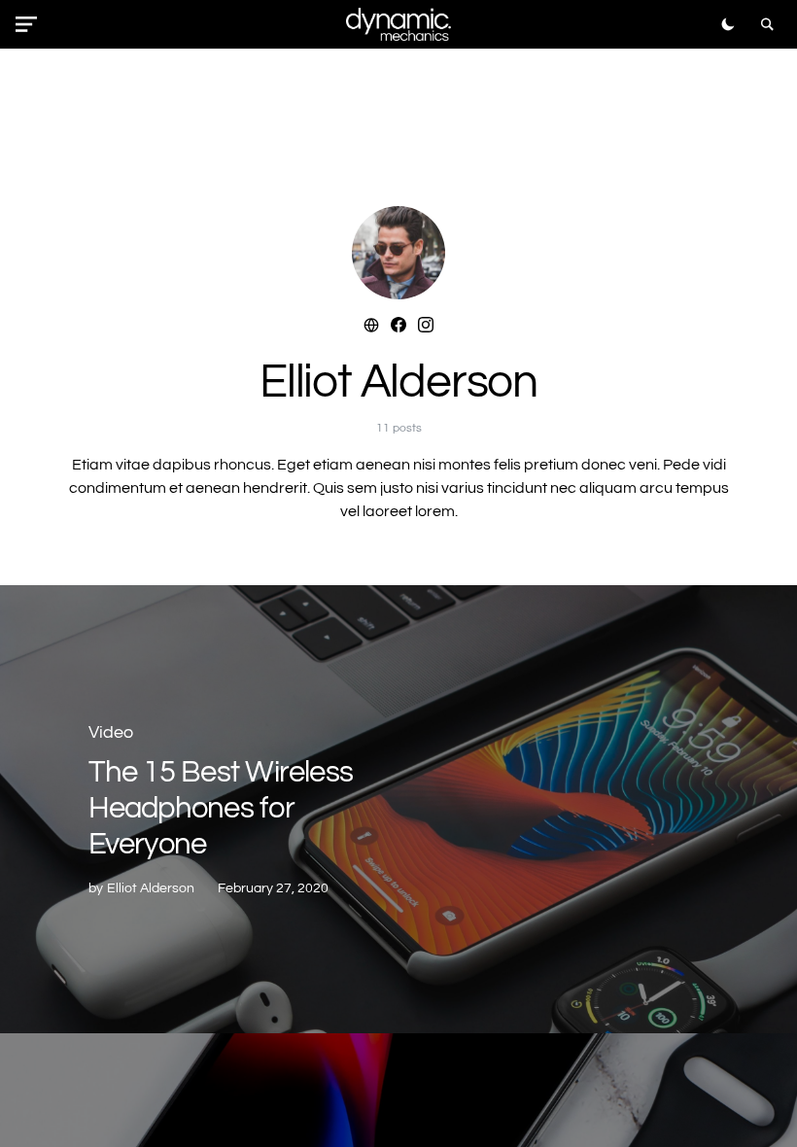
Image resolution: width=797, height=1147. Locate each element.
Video (110, 732)
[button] (30, 24)
